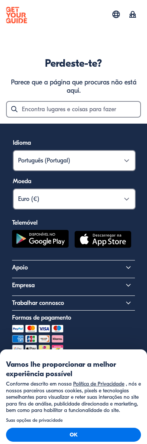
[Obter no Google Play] (40, 240)
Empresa (23, 285)
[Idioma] (116, 14)
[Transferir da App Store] (103, 240)
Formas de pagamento (41, 317)
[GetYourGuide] (16, 15)
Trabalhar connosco (38, 303)
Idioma (22, 142)
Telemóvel (25, 222)
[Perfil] (132, 15)
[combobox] (73, 109)
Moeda (22, 181)
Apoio (20, 267)
